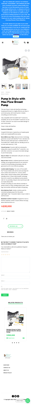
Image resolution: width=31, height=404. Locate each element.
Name (3, 275)
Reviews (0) (13, 226)
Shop (2, 92)
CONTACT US (6, 367)
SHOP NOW (6, 365)
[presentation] (3, 67)
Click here (16, 34)
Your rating (5, 251)
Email (3, 280)
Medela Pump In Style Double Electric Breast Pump (13, 331)
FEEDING (8, 92)
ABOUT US (6, 370)
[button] (12, 342)
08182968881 (12, 3)
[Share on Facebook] (3, 218)
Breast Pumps (5, 94)
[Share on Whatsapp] (6, 218)
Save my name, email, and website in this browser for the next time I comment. (15, 289)
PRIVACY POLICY (7, 372)
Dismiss (16, 36)
